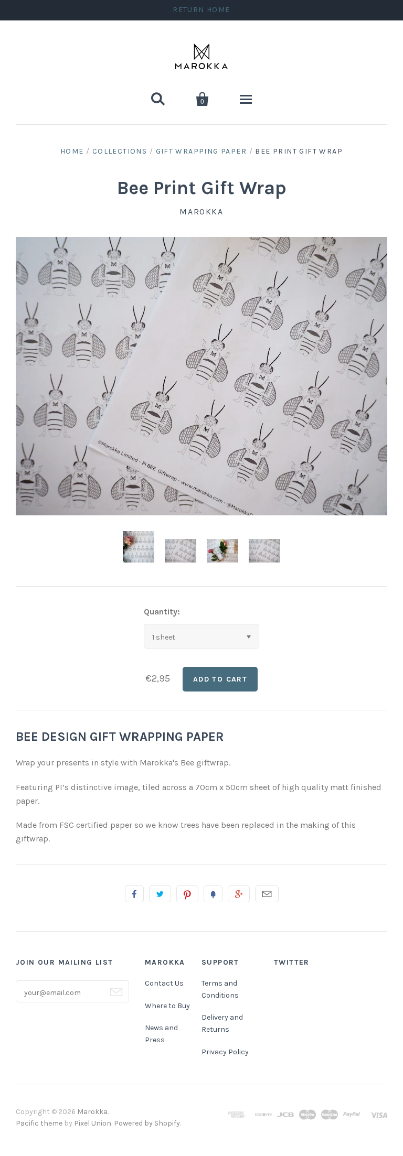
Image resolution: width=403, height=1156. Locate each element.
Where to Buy (167, 1005)
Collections (119, 151)
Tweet (160, 893)
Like (134, 893)
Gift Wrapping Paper (201, 151)
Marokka (201, 212)
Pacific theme (39, 1123)
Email (267, 893)
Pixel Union (92, 1123)
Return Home (201, 9)
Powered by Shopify (147, 1123)
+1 (239, 893)
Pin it (187, 893)
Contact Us (164, 983)
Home (72, 151)
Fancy (213, 893)
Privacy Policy (225, 1051)
